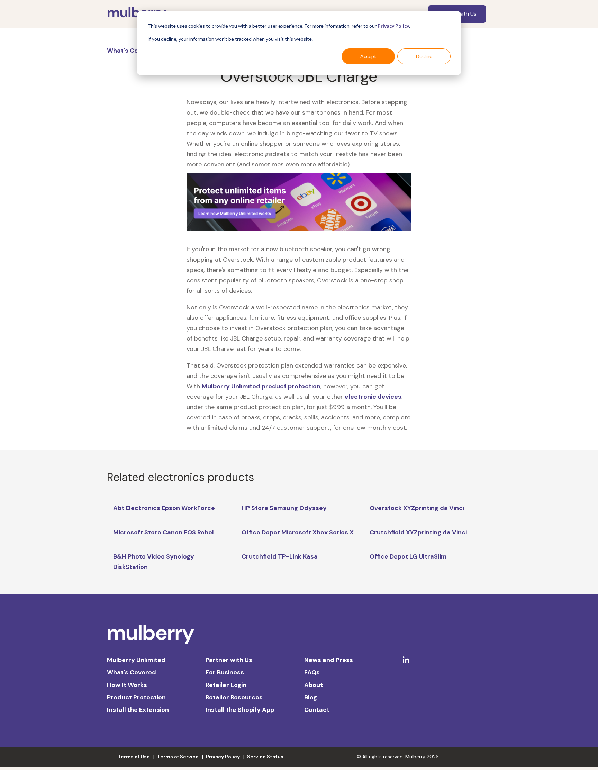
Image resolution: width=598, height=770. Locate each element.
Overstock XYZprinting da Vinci (417, 508)
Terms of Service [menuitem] (178, 756)
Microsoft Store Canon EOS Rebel (163, 532)
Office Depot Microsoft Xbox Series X (298, 532)
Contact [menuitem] (316, 710)
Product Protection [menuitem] (136, 697)
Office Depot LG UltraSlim (408, 556)
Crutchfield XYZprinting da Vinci (418, 532)
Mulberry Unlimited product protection (261, 386)
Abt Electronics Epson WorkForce (164, 508)
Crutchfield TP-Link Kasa (280, 556)
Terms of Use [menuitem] (134, 756)
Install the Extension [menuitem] (138, 710)
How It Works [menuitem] (127, 685)
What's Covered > (134, 50)
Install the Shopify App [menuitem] (240, 710)
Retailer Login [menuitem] (226, 685)
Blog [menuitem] (310, 697)
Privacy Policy (393, 26)
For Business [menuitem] (225, 672)
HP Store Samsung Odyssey (284, 508)
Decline (424, 56)
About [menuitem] (313, 685)
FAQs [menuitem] (312, 672)
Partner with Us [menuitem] (229, 660)
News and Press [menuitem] (328, 660)
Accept (368, 56)
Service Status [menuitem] (265, 756)
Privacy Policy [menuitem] (223, 756)
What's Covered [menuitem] (131, 672)
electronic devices (373, 396)
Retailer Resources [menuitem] (234, 697)
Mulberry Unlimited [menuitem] (136, 660)
